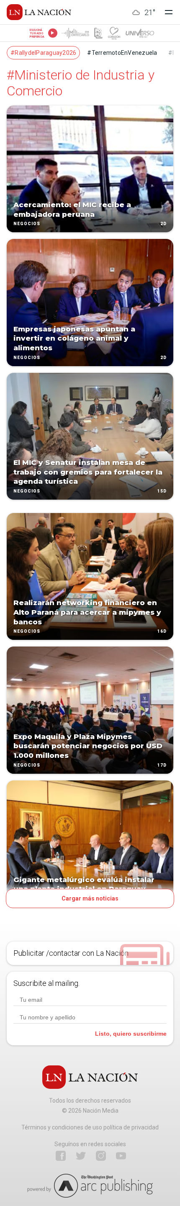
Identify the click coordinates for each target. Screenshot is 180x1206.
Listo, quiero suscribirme (131, 1033)
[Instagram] (101, 1155)
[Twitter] (80, 1155)
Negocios (26, 224)
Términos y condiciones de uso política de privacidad (90, 1127)
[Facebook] (60, 1155)
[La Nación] (39, 12)
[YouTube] (121, 1155)
